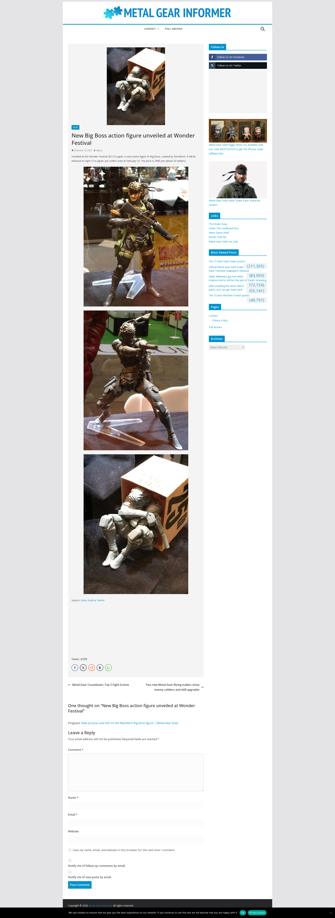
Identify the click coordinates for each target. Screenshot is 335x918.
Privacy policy (257, 912)
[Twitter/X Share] (83, 667)
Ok (242, 912)
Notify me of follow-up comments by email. (96, 866)
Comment (75, 750)
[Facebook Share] (75, 667)
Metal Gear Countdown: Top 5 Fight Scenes (100, 685)
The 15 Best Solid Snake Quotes (227, 261)
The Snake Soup (218, 224)
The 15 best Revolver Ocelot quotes (229, 295)
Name (73, 798)
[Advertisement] (101, 630)
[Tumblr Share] (100, 667)
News (75, 127)
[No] (330, 913)
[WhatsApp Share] (108, 667)
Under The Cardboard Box (224, 228)
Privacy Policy (220, 320)
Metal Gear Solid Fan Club (223, 241)
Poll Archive (173, 28)
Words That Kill (217, 237)
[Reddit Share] (91, 667)
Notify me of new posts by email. (90, 877)
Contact (150, 28)
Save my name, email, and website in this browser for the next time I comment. (124, 850)
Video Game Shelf (219, 232)
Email (72, 814)
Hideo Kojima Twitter (93, 600)
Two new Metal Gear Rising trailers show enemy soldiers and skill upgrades (172, 687)
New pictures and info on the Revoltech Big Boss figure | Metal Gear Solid (129, 723)
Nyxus (99, 150)
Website (73, 831)
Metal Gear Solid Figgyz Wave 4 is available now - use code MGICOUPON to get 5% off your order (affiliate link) (237, 149)
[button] (157, 29)
